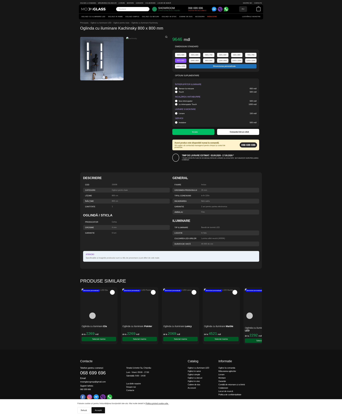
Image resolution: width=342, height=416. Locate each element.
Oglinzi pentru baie (121, 23)
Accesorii (200, 16)
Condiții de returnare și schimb (231, 384)
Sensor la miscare (186, 88)
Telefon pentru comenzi (91, 368)
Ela (105, 326)
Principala (84, 23)
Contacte (258, 3)
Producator (91, 222)
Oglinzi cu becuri (150, 16)
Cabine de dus (186, 16)
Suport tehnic (86, 386)
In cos (194, 132)
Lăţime (88, 196)
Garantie (179, 207)
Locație (178, 233)
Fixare (177, 185)
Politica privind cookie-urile (157, 403)
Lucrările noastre (251, 16)
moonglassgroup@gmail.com (93, 382)
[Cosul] (258, 9)
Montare (130, 3)
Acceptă (98, 410)
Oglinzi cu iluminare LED (93, 16)
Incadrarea (180, 201)
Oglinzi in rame (115, 16)
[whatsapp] (226, 9)
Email (83, 378)
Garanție (139, 3)
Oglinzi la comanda (88, 3)
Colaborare (150, 3)
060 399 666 (85, 389)
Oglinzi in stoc (169, 16)
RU (243, 9)
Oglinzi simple (132, 16)
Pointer (148, 326)
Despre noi (247, 3)
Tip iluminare (181, 227)
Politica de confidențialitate (229, 394)
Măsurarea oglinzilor (107, 3)
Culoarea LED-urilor (185, 238)
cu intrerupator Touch (188, 104)
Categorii (90, 190)
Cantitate (90, 207)
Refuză (84, 410)
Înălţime (89, 201)
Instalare (182, 122)
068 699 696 (248, 144)
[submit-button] (146, 9)
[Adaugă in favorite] (112, 292)
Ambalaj (178, 212)
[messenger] (214, 9)
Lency (188, 326)
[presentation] (92, 316)
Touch (181, 92)
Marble (229, 326)
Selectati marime (98, 339)
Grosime (89, 227)
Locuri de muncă (164, 3)
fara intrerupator (186, 101)
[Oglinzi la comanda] (93, 9)
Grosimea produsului (185, 190)
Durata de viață (182, 244)
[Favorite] (253, 9)
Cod (87, 185)
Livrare (121, 3)
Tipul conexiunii (182, 196)
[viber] (220, 9)
